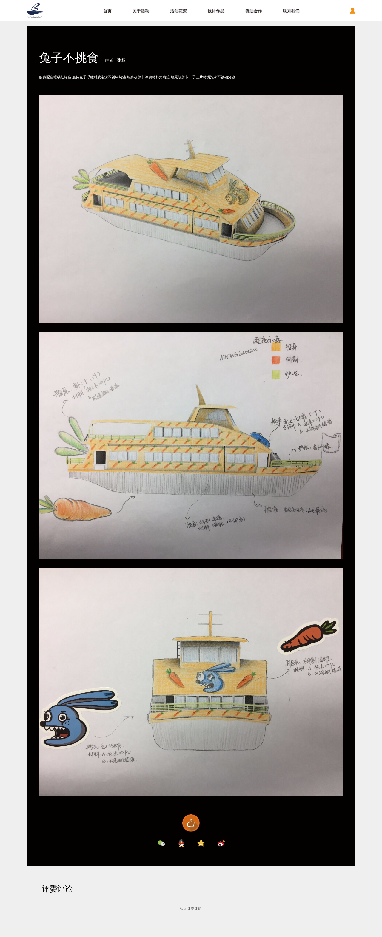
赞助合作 (253, 10)
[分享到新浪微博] (221, 843)
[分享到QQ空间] (201, 843)
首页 (107, 10)
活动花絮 (178, 10)
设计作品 (216, 10)
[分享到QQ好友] (181, 843)
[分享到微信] (161, 843)
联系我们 (291, 10)
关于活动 (141, 10)
